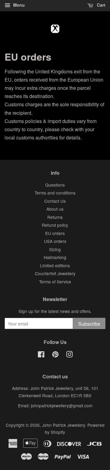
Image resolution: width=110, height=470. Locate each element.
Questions (55, 185)
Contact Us (55, 201)
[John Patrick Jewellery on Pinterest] (55, 355)
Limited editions (55, 265)
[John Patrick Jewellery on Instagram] (69, 355)
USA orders (55, 241)
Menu (18, 5)
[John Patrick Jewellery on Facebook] (41, 355)
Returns (55, 217)
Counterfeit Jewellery (55, 273)
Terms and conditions (55, 193)
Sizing (55, 249)
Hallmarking (55, 257)
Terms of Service (55, 282)
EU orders (55, 233)
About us (55, 209)
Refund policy (55, 225)
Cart (100, 5)
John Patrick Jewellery (63, 425)
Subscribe (89, 323)
